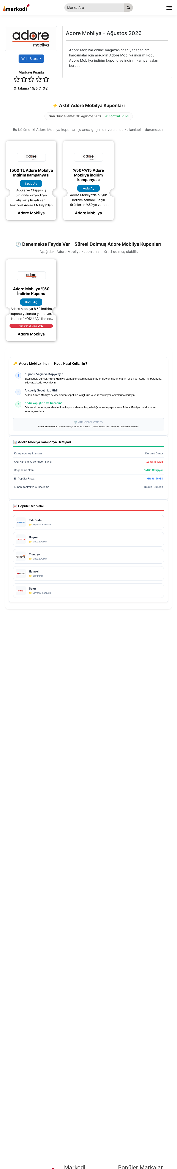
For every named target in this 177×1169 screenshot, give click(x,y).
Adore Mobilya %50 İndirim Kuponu (31, 291)
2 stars (24, 80)
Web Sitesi (30, 58)
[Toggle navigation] (169, 8)
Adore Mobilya (31, 213)
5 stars (46, 80)
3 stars (31, 80)
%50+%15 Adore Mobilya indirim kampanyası (88, 175)
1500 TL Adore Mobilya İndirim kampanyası (31, 172)
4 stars (38, 80)
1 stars (16, 80)
